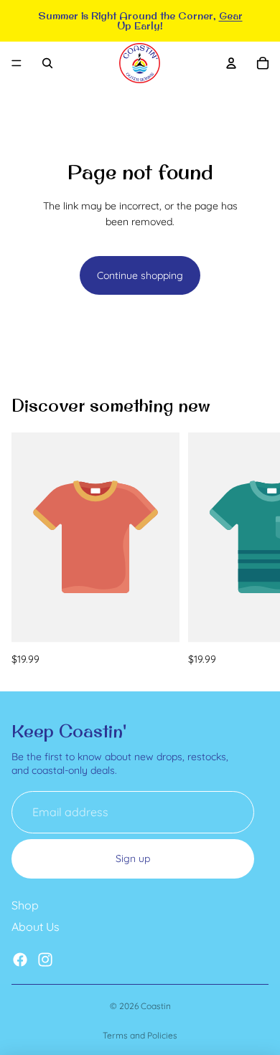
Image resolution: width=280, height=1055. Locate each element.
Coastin (156, 1005)
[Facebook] (20, 959)
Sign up (133, 858)
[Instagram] (45, 959)
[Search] (47, 63)
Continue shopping (140, 275)
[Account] (231, 63)
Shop (25, 905)
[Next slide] (253, 550)
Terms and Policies (140, 1035)
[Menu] (16, 63)
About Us (35, 926)
